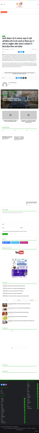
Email (3, 227)
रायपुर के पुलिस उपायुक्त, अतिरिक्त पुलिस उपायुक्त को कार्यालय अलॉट (11, 99)
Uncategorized (3, 422)
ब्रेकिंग (2, 404)
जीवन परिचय (2, 410)
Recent (7, 300)
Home (2, 390)
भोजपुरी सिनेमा (3, 416)
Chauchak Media (15, 426)
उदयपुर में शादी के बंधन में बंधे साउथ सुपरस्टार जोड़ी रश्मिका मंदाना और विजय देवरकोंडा (19, 12)
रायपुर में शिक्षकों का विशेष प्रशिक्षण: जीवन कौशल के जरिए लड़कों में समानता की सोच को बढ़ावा (19, 303)
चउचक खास (28, 397)
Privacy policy (34, 428)
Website (21, 227)
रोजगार (2, 418)
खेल (1, 419)
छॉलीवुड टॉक (2, 421)
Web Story (23, 428)
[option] (19, 99)
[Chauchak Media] (19, 4)
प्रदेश (2, 407)
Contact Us (29, 428)
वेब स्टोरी (2, 401)
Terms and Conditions (20, 429)
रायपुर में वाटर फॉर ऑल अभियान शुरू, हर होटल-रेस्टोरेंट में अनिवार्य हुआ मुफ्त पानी (17, 316)
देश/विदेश (28, 385)
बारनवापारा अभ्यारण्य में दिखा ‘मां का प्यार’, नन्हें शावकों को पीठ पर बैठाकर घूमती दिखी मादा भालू (19, 308)
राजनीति (2, 415)
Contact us (2, 393)
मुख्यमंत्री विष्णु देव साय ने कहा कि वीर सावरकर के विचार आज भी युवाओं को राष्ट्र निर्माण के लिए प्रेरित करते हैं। (21, 320)
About (2, 391)
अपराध (2, 413)
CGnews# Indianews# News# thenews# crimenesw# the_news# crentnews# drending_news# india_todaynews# (19, 73)
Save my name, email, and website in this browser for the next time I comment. (15, 231)
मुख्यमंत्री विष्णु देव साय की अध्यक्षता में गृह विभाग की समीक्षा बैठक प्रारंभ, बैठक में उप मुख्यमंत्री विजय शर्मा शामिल (7, 137)
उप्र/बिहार (28, 394)
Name (3, 224)
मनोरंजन (28, 391)
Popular (19, 300)
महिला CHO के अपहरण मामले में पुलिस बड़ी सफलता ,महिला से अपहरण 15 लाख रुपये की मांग (31, 203)
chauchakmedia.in (6, 49)
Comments (31, 300)
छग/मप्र (4, 36)
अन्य (27, 388)
